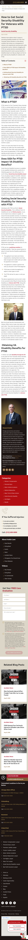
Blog (9, 6)
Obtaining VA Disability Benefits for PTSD (15, 77)
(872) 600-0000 (8, 822)
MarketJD (13, 906)
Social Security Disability (17, 6)
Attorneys (5, 875)
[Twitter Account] (14, 903)
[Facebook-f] (7, 469)
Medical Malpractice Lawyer (10, 856)
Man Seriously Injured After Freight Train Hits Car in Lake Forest (13, 693)
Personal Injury (8, 484)
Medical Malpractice (10, 490)
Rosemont (4, 815)
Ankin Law (4, 6)
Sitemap (17, 913)
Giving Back (8, 546)
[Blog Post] (14, 677)
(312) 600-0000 (18, 2)
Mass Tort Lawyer (8, 861)
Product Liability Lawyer (9, 850)
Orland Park (5, 828)
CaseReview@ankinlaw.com (15, 779)
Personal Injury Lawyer (9, 844)
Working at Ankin (7, 878)
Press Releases (9, 561)
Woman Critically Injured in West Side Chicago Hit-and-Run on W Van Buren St (13, 761)
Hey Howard (8, 569)
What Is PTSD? (8, 64)
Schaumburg (5, 801)
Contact (5, 886)
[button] (26, 2)
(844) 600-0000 (8, 795)
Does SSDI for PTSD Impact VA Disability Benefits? (14, 68)
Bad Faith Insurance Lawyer (10, 867)
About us (5, 872)
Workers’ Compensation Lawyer (11, 842)
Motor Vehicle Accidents (11, 487)
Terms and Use (11, 913)
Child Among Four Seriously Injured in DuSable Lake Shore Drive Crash (14, 727)
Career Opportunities (8, 880)
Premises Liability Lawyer (9, 847)
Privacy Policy (9, 631)
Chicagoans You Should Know (12, 558)
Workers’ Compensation (11, 481)
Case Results (8, 543)
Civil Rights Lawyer (8, 858)
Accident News (9, 555)
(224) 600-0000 (8, 809)
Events (6, 549)
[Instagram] (4, 469)
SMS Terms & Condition (19, 631)
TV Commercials (9, 575)
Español (5, 897)
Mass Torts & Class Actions (12, 493)
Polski (4, 894)
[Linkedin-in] (9, 469)
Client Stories (8, 578)
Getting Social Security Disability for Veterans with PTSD (13, 73)
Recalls (6, 502)
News (6, 552)
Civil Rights (7, 499)
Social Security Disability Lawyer (11, 864)
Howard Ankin (7, 428)
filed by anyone (17, 212)
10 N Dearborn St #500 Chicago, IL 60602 (12, 793)
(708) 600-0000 (8, 836)
